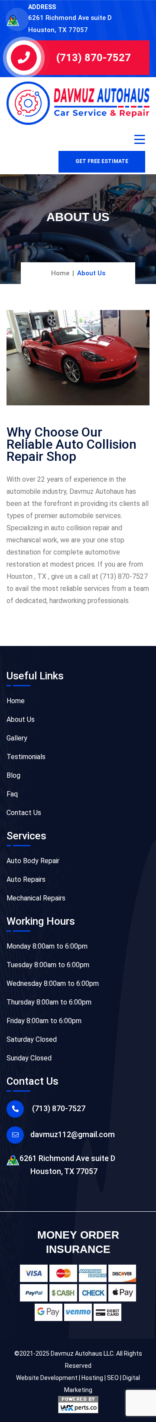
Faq (12, 794)
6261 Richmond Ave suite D (67, 1165)
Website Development (47, 1377)
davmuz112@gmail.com (72, 1134)
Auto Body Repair (32, 861)
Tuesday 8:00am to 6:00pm (47, 965)
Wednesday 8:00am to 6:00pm (52, 983)
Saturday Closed (31, 1039)
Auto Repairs (26, 879)
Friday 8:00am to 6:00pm (43, 1021)
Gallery (16, 738)
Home (60, 273)
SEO (113, 1377)
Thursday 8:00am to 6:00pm (48, 1002)
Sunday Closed (29, 1058)
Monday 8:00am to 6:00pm (47, 946)
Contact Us (23, 813)
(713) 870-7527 (93, 58)
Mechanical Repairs (35, 898)
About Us (20, 719)
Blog (13, 775)
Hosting (92, 1377)
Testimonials (26, 757)
